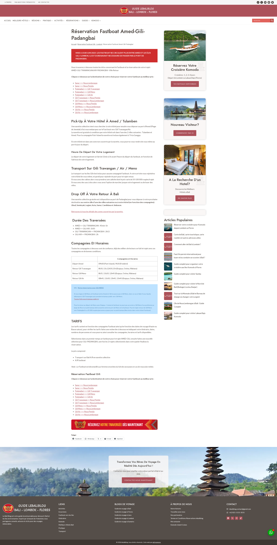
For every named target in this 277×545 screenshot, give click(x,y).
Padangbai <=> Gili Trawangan (87, 89)
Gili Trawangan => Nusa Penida (87, 98)
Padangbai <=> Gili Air (84, 95)
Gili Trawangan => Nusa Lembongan (89, 101)
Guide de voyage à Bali (123, 509)
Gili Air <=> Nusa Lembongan (86, 112)
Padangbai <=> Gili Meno (85, 92)
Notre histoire (176, 509)
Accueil (7, 20)
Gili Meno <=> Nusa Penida (86, 103)
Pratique (62, 528)
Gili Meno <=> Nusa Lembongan (87, 106)
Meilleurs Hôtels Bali (66, 525)
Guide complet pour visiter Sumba (187, 274)
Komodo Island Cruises (179, 525)
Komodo (62, 522)
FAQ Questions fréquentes (25, 2)
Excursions (62, 512)
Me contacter (43, 2)
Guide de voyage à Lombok (124, 518)
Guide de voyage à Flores (124, 512)
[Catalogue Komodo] (185, 46)
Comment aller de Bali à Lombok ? (187, 244)
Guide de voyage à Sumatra (124, 522)
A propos (8, 2)
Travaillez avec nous (178, 512)
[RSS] (272, 2)
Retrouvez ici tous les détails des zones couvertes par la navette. (97, 211)
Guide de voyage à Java (123, 515)
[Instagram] (269, 2)
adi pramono (157, 542)
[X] (232, 518)
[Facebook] (265, 2)
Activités (62, 509)
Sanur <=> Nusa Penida (84, 86)
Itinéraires (62, 518)
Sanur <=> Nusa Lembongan (86, 83)
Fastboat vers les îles (66, 515)
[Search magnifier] (272, 20)
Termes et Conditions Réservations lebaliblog (187, 518)
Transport (62, 531)
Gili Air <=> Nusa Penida (84, 109)
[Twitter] (261, 2)
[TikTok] (258, 2)
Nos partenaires (176, 515)
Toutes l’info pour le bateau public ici (86, 299)
